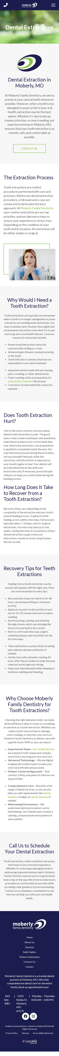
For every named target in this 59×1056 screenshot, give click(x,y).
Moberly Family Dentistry (36, 208)
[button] (53, 7)
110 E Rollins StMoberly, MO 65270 (21, 1004)
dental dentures (40, 796)
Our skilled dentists (44, 749)
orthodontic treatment (20, 381)
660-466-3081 (7, 1000)
